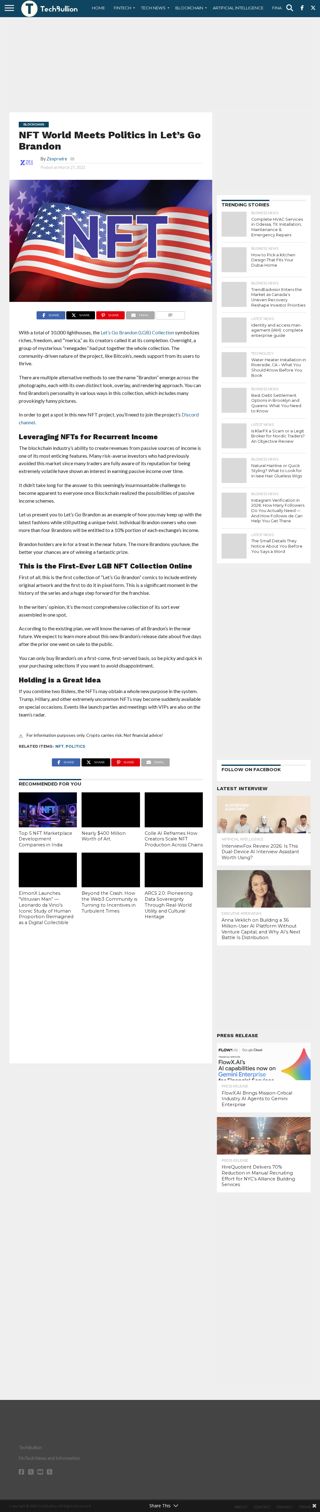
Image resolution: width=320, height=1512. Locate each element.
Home (98, 7)
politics (75, 746)
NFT (59, 746)
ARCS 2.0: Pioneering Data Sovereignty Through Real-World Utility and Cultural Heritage (168, 904)
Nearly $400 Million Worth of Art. (104, 836)
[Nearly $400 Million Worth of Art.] (111, 809)
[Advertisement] (160, 64)
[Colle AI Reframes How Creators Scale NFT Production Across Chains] (174, 809)
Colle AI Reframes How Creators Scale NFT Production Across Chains (174, 839)
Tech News (153, 7)
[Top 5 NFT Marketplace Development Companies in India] (48, 809)
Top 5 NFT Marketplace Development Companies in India (45, 839)
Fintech (122, 7)
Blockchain (189, 7)
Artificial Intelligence (238, 7)
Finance (281, 7)
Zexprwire (57, 158)
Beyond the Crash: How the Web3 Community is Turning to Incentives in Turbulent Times (109, 902)
